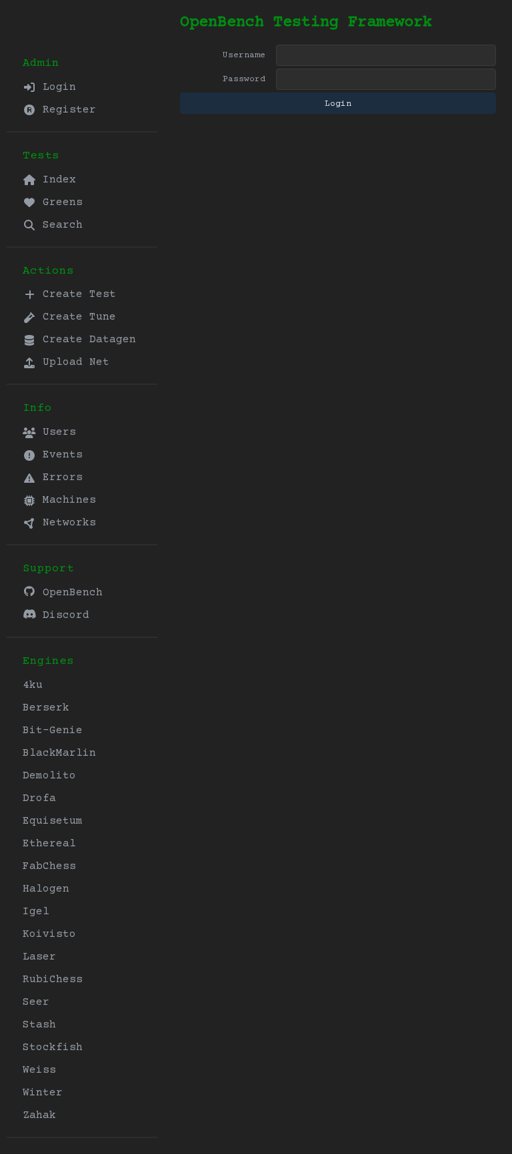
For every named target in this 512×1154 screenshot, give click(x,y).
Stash (39, 1025)
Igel (36, 912)
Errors (59, 477)
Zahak (39, 1115)
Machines (66, 500)
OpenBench (69, 593)
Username (244, 55)
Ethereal (49, 844)
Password (244, 79)
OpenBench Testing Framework (306, 22)
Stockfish (53, 1047)
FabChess (49, 866)
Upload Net (72, 362)
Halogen (46, 889)
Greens (59, 202)
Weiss (39, 1070)
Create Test (76, 294)
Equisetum (53, 821)
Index (56, 180)
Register (66, 110)
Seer (36, 1002)
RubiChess (53, 980)
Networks (66, 523)
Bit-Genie (53, 730)
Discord (62, 615)
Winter (43, 1093)
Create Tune (76, 317)
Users (56, 432)
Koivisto (49, 934)
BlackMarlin (59, 753)
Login (56, 87)
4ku (33, 685)
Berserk (46, 708)
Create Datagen (86, 340)
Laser (39, 957)
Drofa (39, 798)
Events (59, 455)
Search (59, 225)
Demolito (49, 776)
